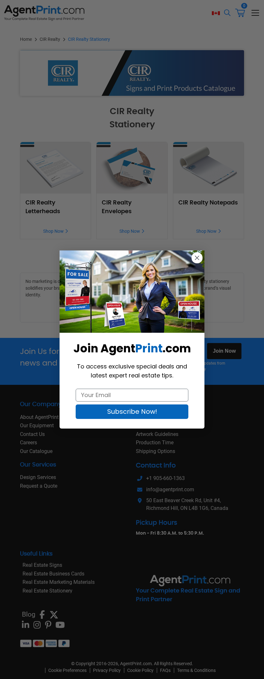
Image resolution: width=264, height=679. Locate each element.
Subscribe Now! (132, 411)
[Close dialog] (197, 258)
